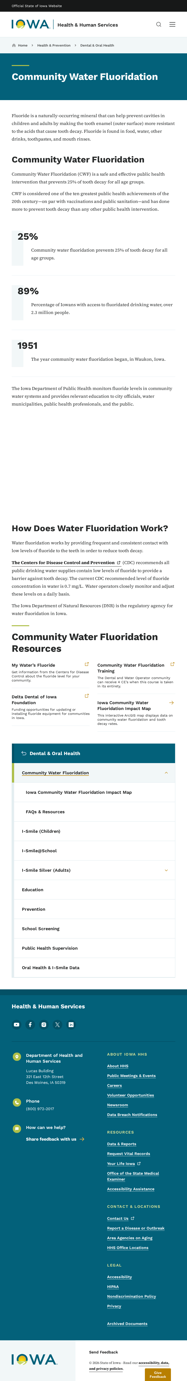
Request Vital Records (128, 1153)
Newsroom (117, 1105)
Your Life (121, 1163)
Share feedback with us (51, 1139)
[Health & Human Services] (31, 24)
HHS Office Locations (128, 1247)
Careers (114, 1085)
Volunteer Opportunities (130, 1095)
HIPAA (113, 1286)
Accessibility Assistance (130, 1189)
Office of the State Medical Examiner (133, 1176)
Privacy (114, 1306)
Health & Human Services (87, 25)
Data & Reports (121, 1144)
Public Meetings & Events (131, 1075)
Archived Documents (127, 1323)
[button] (158, 1374)
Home (23, 45)
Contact (118, 1218)
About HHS (117, 1066)
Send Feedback (103, 1352)
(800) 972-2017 (40, 1109)
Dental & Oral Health (97, 45)
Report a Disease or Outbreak (136, 1228)
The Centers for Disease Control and (63, 562)
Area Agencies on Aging (129, 1238)
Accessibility (119, 1277)
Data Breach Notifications (132, 1114)
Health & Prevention (54, 45)
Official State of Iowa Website (37, 6)
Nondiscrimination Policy (131, 1296)
